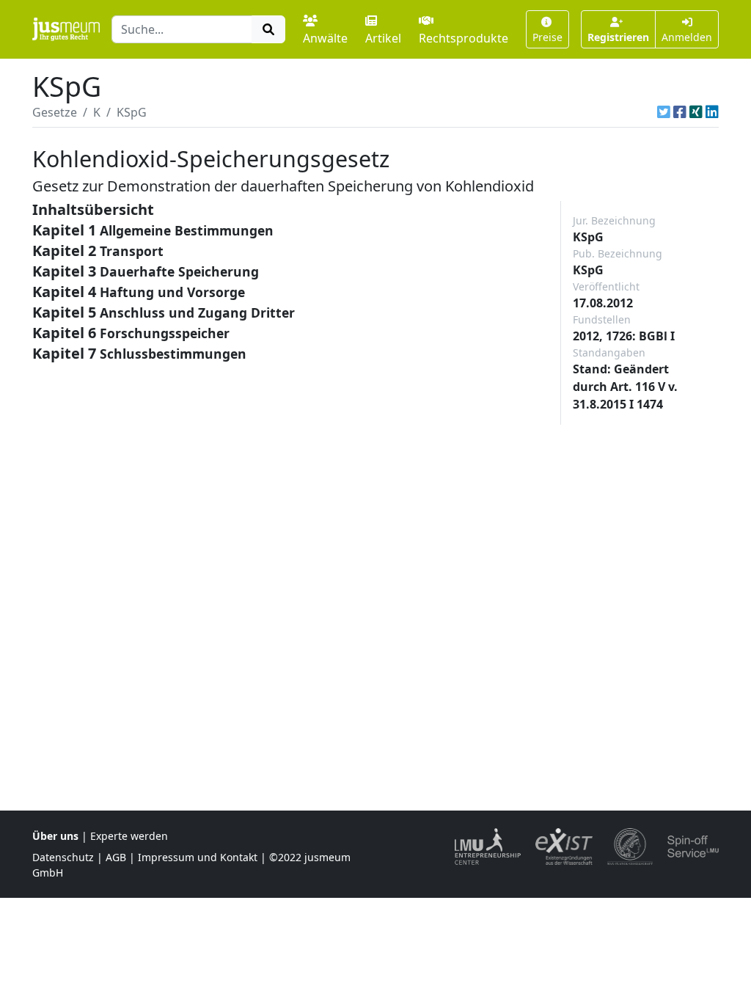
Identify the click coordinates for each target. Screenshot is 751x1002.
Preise (547, 37)
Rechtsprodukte (463, 38)
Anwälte (325, 38)
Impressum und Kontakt (197, 857)
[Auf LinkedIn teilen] (712, 112)
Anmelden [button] (687, 37)
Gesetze (54, 112)
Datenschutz (63, 857)
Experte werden (129, 836)
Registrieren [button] (618, 37)
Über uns (55, 836)
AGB (116, 857)
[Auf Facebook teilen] (679, 112)
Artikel (383, 38)
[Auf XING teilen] (696, 112)
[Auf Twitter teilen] (663, 112)
